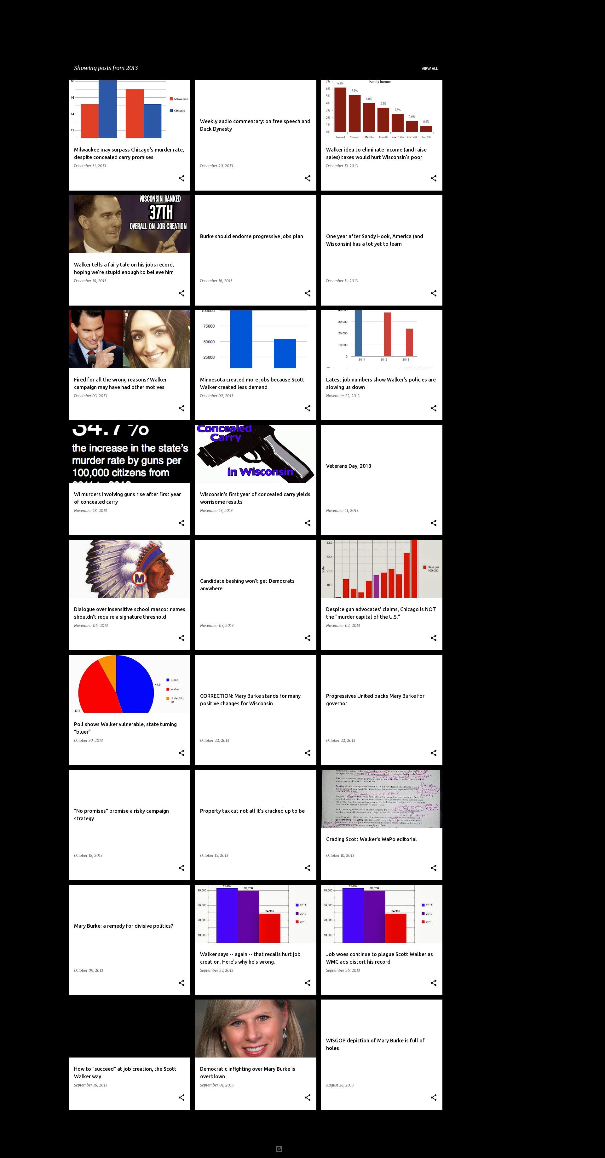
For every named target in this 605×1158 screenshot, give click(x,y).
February (465, 170)
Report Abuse (470, 262)
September (467, 137)
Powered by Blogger (306, 1149)
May (460, 115)
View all (430, 68)
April (460, 126)
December (466, 181)
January (464, 104)
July (459, 203)
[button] (181, 179)
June (460, 148)
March (462, 159)
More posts (256, 1128)
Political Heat (134, 24)
